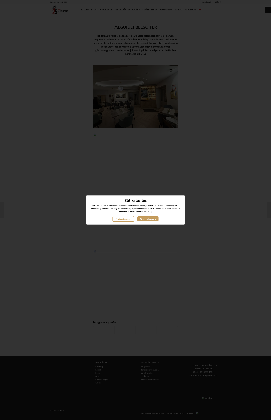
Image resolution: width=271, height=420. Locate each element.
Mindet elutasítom (123, 219)
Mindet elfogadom (148, 219)
